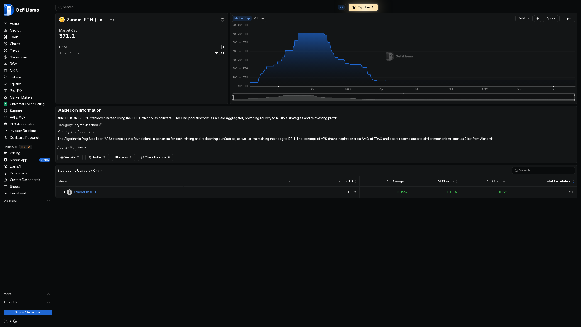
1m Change (496, 181)
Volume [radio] (259, 18)
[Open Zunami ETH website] (222, 19)
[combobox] (200, 7)
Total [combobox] (521, 18)
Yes (80, 147)
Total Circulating (558, 181)
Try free (25, 146)
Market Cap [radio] (242, 18)
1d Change (395, 181)
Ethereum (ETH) (86, 192)
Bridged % (345, 181)
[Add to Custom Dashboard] (537, 18)
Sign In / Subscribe (27, 312)
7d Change (445, 181)
